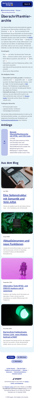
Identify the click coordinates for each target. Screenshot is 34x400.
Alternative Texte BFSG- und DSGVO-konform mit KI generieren (15, 288)
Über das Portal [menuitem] (21, 368)
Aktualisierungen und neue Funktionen (16, 242)
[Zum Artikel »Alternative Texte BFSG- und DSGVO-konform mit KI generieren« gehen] (17, 268)
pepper (18, 378)
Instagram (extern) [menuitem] (17, 374)
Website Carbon (9, 387)
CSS (26, 84)
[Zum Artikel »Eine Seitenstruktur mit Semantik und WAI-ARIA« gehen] (17, 177)
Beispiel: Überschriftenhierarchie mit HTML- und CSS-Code (20, 134)
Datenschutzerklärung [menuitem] (20, 372)
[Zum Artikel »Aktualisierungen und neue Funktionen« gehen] (17, 223)
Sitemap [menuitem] (25, 370)
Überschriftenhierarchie (8, 12)
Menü (26, 4)
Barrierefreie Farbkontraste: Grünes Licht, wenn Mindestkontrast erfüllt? (15, 334)
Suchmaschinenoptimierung (9, 120)
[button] (21, 357)
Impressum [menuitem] (9, 372)
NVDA (31, 37)
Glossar (18, 10)
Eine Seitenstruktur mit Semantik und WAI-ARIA (14, 198)
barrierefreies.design (8, 10)
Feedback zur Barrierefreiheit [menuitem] (13, 370)
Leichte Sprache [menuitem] (10, 368)
